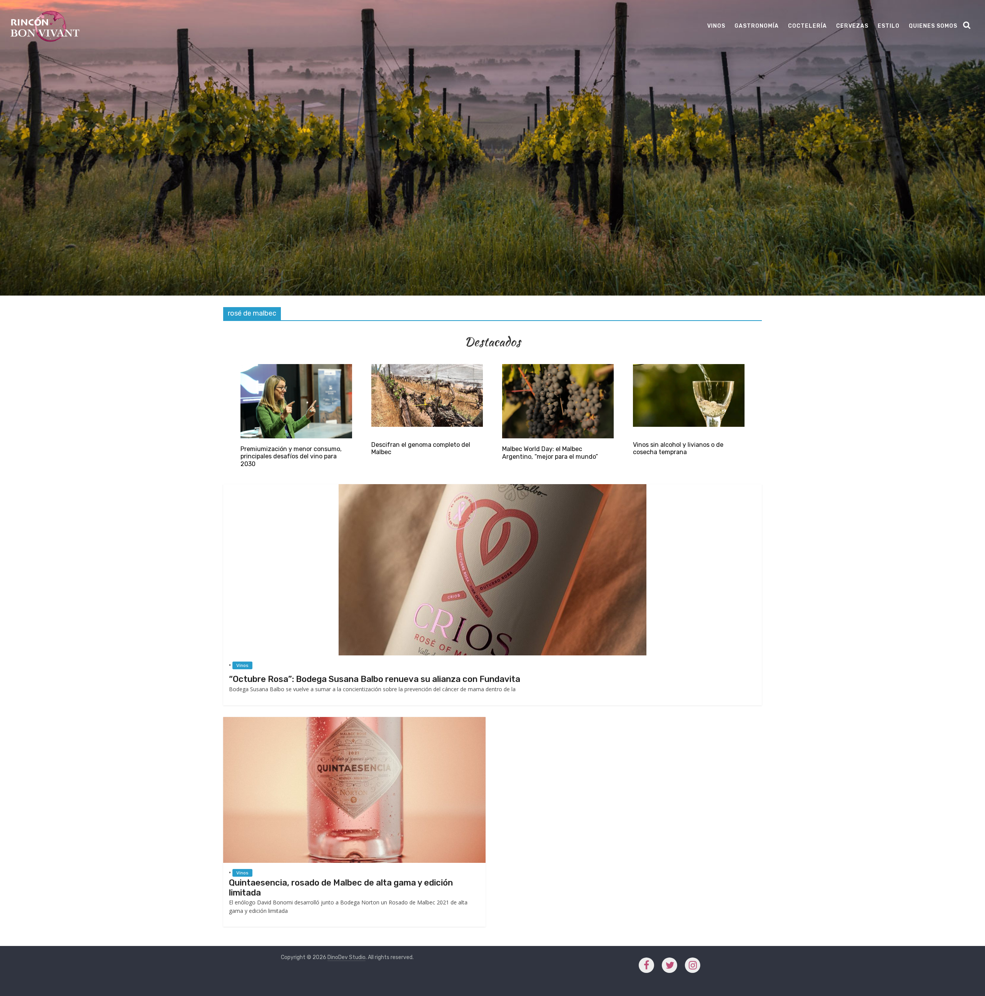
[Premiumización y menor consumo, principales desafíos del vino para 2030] (296, 367)
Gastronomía (757, 26)
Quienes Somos (933, 26)
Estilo (889, 26)
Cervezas (852, 26)
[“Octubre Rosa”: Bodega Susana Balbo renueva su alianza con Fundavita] (492, 487)
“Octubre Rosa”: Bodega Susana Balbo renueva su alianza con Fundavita (374, 679)
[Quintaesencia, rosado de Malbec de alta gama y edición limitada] (354, 720)
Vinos (716, 26)
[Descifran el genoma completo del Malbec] (427, 367)
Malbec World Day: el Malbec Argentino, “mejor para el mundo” (550, 452)
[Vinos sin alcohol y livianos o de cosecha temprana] (689, 367)
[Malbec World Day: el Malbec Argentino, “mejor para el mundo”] (558, 367)
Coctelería (807, 26)
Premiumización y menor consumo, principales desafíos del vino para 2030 (291, 456)
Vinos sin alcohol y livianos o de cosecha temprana (678, 448)
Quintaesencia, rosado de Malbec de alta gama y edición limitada (341, 887)
